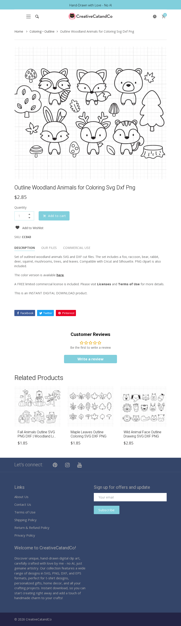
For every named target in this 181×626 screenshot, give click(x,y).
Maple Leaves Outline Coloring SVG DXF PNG (88, 434)
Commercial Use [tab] (76, 248)
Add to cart (57, 216)
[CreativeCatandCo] (90, 16)
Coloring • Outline (42, 31)
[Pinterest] (55, 465)
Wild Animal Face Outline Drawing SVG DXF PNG (142, 434)
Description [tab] (24, 248)
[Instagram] (67, 465)
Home (19, 31)
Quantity (20, 207)
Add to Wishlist (32, 228)
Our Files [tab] (49, 248)
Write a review (90, 359)
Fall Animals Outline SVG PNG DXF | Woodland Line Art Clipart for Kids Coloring (37, 438)
